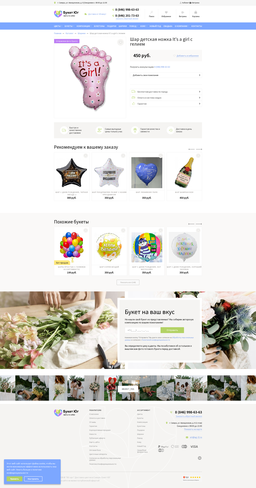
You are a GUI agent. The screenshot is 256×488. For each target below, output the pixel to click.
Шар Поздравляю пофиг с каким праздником (109, 193)
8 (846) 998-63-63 (127, 9)
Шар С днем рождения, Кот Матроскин (146, 268)
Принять (14, 478)
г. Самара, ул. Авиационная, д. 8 (70, 2)
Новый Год (155, 26)
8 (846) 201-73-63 (127, 15)
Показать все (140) (128, 282)
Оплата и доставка (97, 418)
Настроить (33, 478)
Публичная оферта (97, 438)
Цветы (57, 26)
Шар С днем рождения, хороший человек (184, 268)
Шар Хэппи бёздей (109, 267)
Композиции (83, 26)
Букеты (69, 26)
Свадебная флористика (142, 451)
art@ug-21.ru (196, 437)
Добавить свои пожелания (145, 75)
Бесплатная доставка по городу (152, 91)
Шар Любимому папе (147, 192)
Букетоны (99, 26)
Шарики (123, 26)
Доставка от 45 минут (97, 14)
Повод (132, 26)
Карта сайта (94, 442)
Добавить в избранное (188, 55)
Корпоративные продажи (100, 430)
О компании (181, 26)
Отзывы (92, 422)
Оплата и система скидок (149, 97)
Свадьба (167, 26)
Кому (143, 26)
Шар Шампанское (184, 192)
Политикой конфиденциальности (156, 340)
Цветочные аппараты (98, 454)
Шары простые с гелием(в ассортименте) (72, 268)
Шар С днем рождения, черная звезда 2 (71, 193)
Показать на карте (193, 429)
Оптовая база (95, 450)
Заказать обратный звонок (127, 18)
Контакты (196, 26)
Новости (92, 434)
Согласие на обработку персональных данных (105, 459)
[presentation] (192, 149)
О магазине (94, 414)
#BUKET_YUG (128, 389)
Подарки (111, 26)
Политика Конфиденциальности (102, 464)
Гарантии (142, 103)
